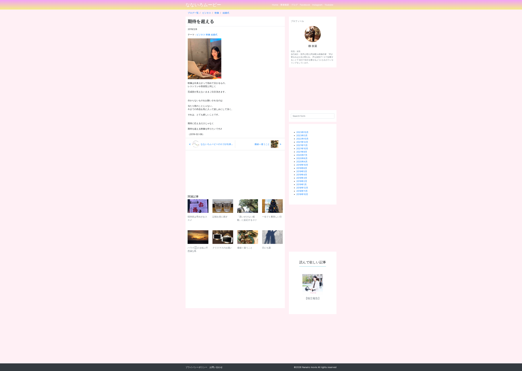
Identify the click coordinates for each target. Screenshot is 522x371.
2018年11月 (302, 191)
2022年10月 (302, 138)
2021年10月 (302, 148)
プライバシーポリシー (196, 367)
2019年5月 (301, 171)
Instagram (317, 4)
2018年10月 (302, 194)
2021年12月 (302, 142)
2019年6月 (301, 168)
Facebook (305, 4)
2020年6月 (301, 158)
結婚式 (226, 12)
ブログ (294, 4)
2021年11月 (302, 145)
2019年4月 (301, 174)
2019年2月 (301, 181)
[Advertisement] (235, 169)
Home (275, 4)
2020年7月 (301, 155)
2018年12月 (302, 187)
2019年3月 (301, 178)
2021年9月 (301, 151)
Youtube (329, 4)
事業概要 (284, 4)
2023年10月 (302, 132)
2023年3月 (301, 135)
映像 (217, 12)
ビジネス (206, 12)
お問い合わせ (216, 367)
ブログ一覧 (193, 12)
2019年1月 (301, 184)
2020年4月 (301, 161)
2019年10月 (302, 164)
